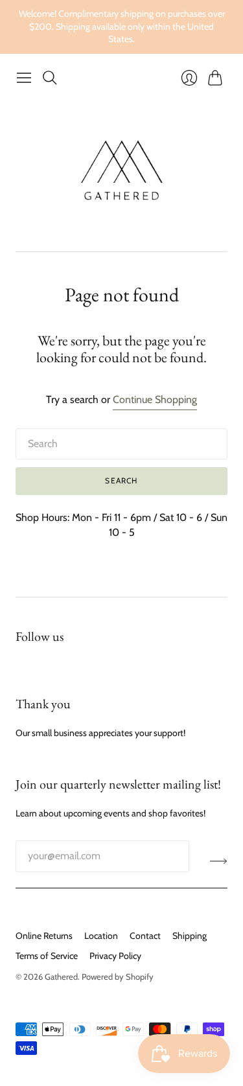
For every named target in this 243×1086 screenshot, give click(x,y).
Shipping (189, 936)
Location (101, 936)
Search (121, 480)
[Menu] (24, 77)
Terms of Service (47, 956)
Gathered (61, 976)
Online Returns (44, 936)
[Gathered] (121, 171)
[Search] (50, 77)
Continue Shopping (155, 399)
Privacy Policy (115, 956)
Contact (145, 936)
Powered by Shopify (118, 976)
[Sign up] (218, 861)
